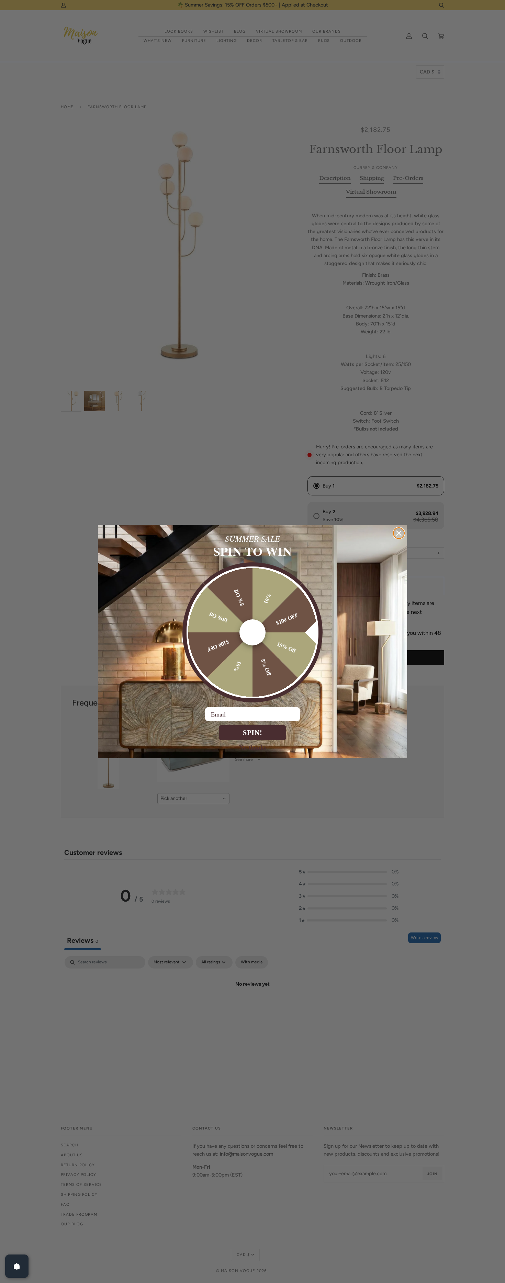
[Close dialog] (398, 533)
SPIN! (252, 732)
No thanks (252, 747)
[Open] (17, 1266)
